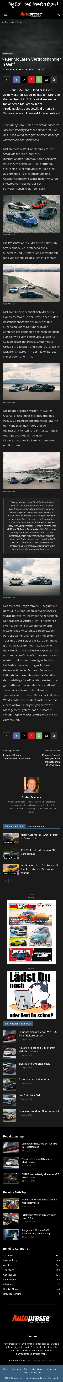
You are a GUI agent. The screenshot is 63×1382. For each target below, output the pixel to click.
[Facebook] (16, 79)
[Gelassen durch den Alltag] (9, 1084)
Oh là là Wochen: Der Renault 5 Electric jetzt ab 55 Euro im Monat (39, 869)
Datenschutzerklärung (34, 1369)
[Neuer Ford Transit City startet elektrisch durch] (9, 1052)
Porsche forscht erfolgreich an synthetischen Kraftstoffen (51, 760)
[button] (5, 14)
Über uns (16, 1369)
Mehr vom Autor (35, 826)
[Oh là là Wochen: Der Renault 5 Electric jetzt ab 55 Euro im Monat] (11, 869)
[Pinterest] (31, 79)
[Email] (46, 79)
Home (6, 1369)
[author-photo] (31, 792)
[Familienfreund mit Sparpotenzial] (9, 1115)
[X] (24, 79)
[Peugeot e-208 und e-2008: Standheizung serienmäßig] (11, 1234)
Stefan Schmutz (13, 69)
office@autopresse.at (43, 1360)
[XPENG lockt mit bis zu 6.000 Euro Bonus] (11, 853)
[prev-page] (5, 881)
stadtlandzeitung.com (32, 1372)
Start (4, 22)
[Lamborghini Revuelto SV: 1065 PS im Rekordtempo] (9, 1036)
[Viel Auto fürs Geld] (9, 1100)
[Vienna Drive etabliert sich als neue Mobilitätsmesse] (11, 1203)
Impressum (52, 1369)
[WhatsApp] (39, 79)
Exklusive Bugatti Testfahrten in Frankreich (16, 757)
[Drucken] (54, 79)
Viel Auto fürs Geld (30, 1095)
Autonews (8, 842)
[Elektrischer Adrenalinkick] (9, 1068)
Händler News (15, 22)
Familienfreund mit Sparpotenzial (39, 1111)
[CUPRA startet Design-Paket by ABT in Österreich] (11, 1178)
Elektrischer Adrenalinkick (34, 1063)
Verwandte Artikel (14, 826)
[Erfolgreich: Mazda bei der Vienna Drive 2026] (11, 1219)
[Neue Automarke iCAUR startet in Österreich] (11, 838)
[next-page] (10, 881)
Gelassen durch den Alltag (34, 1079)
